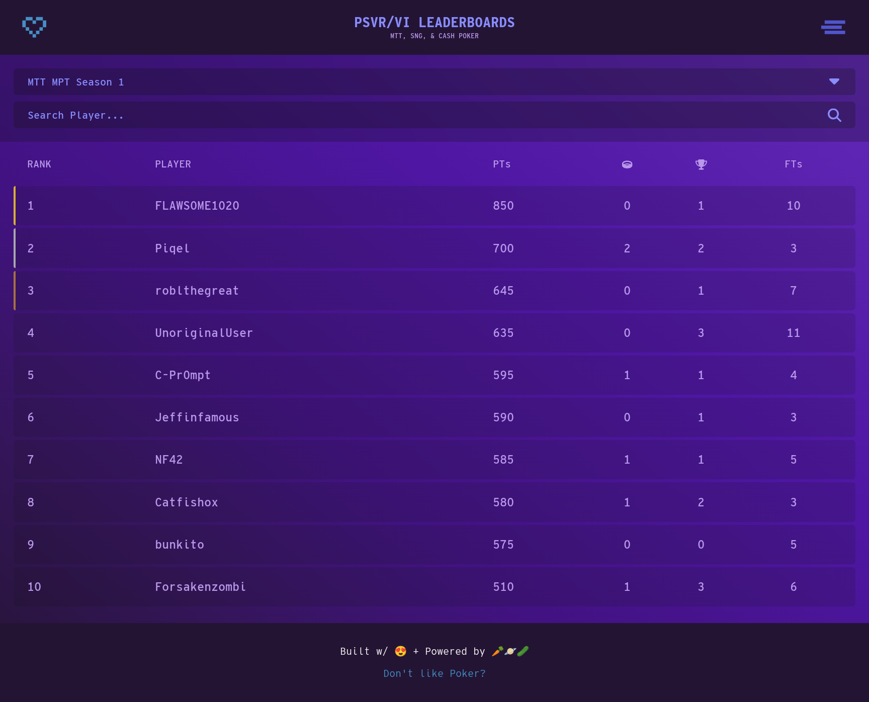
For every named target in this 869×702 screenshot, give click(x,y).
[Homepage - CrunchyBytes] (34, 27)
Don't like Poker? (434, 673)
